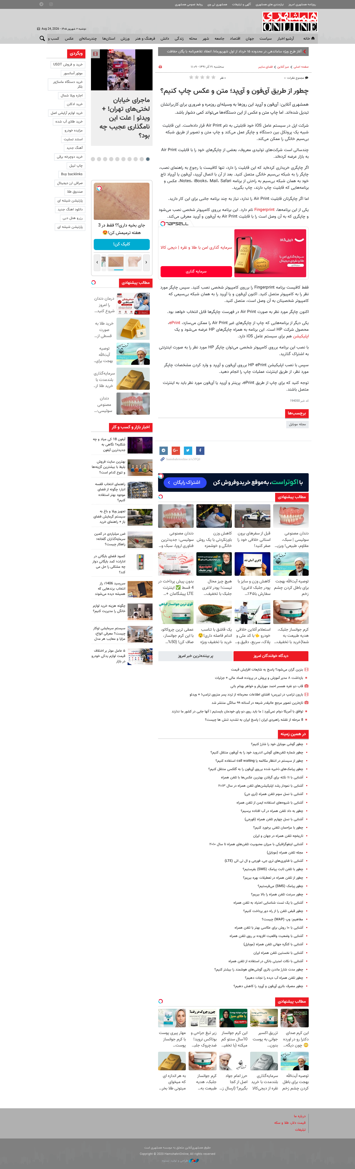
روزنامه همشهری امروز (302, 4)
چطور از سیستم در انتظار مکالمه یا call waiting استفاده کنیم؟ (259, 761)
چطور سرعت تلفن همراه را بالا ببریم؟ (277, 894)
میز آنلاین (283, 67)
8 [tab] (105, 159)
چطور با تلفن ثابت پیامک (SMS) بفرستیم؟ (273, 869)
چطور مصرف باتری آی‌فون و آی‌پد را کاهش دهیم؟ (268, 986)
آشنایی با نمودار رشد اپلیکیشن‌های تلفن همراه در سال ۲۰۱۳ (260, 786)
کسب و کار (50, 39)
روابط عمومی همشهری (189, 4)
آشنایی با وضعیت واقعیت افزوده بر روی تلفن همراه (266, 936)
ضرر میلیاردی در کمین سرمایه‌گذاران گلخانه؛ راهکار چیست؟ (109, 539)
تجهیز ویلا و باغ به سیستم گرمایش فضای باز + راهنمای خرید (109, 517)
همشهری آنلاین (287, 21)
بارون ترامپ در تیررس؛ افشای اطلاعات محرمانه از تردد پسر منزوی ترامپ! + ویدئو (246, 694)
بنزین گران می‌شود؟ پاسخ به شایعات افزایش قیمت (267, 670)
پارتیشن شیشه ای (70, 200)
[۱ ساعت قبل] (140, 445)
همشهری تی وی (217, 4)
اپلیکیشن (300, 336)
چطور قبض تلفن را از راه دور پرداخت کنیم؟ (273, 911)
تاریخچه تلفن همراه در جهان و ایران (278, 836)
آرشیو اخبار (285, 39)
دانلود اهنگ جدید (70, 209)
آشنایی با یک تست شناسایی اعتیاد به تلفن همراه (268, 903)
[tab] (271, 656)
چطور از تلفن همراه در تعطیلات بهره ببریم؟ (273, 878)
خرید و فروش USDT (68, 64)
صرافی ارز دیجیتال (70, 183)
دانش (165, 39)
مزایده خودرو (74, 130)
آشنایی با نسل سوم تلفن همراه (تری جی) (273, 794)
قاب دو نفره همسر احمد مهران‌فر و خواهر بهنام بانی (266, 686)
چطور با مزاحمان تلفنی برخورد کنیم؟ (278, 828)
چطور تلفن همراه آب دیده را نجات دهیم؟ (274, 978)
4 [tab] (129, 159)
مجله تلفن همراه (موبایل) (285, 852)
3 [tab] (135, 159)
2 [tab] (142, 159)
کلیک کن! (121, 244)
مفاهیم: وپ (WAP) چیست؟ (282, 919)
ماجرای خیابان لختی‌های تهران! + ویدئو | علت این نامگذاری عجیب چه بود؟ (125, 118)
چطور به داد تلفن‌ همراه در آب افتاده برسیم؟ (272, 811)
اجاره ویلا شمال (72, 95)
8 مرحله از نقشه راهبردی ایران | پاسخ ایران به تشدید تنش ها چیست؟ (254, 720)
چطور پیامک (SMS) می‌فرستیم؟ (280, 886)
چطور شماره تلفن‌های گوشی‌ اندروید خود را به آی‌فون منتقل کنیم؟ (257, 752)
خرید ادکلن (75, 104)
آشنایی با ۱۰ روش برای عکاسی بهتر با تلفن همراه (269, 928)
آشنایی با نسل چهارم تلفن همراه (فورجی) (274, 819)
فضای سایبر (265, 67)
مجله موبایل (297, 424)
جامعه (219, 39)
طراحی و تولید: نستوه (175, 1160)
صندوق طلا (75, 192)
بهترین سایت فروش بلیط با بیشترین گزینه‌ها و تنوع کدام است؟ (108, 467)
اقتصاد (235, 39)
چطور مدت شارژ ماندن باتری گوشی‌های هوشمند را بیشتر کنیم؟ (258, 969)
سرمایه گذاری (196, 272)
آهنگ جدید (75, 148)
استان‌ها (108, 39)
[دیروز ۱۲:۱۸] (140, 490)
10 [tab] (93, 159)
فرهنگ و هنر (145, 39)
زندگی (179, 39)
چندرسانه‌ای (88, 39)
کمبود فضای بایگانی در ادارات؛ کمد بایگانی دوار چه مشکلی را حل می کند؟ (108, 564)
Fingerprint (264, 210)
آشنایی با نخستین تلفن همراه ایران (278, 953)
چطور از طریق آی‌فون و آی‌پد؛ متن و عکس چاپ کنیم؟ (234, 91)
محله (193, 39)
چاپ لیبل (76, 166)
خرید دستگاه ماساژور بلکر (68, 84)
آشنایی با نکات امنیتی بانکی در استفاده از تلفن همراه (266, 961)
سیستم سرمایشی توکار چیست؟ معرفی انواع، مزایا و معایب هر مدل (109, 634)
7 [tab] (111, 159)
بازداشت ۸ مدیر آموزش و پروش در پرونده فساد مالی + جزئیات (259, 678)
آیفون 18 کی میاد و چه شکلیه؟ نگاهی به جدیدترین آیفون (109, 445)
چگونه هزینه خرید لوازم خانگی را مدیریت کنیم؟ (109, 608)
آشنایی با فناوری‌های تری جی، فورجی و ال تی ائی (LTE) (264, 861)
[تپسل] (163, 223)
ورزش (125, 39)
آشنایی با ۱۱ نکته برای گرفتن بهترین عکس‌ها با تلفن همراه (262, 777)
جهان (250, 39)
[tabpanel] (122, 97)
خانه (306, 39)
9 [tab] (99, 159)
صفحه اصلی (301, 67)
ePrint (174, 323)
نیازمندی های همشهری (270, 4)
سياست (266, 39)
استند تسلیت (73, 139)
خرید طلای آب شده (69, 121)
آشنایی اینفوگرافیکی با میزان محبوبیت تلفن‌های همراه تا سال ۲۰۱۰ (256, 844)
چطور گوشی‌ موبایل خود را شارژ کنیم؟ (277, 744)
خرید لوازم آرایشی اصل (67, 113)
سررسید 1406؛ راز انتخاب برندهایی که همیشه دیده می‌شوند (110, 589)
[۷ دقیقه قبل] (122, 69)
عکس (69, 39)
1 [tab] (148, 159)
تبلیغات (300, 1130)
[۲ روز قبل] (140, 517)
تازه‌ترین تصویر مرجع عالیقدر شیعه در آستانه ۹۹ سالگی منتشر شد (257, 703)
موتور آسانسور (73, 73)
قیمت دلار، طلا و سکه (290, 1123)
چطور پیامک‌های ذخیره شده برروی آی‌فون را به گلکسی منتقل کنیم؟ (255, 769)
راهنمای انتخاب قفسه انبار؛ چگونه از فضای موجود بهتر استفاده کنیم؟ (110, 492)
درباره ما (300, 1116)
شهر (205, 39)
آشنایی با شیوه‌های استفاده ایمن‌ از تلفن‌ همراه (270, 803)
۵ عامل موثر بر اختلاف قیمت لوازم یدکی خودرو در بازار (108, 656)
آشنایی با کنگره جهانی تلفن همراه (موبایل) (273, 944)
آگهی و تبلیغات (241, 4)
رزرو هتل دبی (73, 218)
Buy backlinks (72, 174)
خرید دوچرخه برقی (70, 157)
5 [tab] (123, 159)
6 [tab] (117, 159)
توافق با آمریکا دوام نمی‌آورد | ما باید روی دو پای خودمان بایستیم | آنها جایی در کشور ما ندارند (237, 711)
